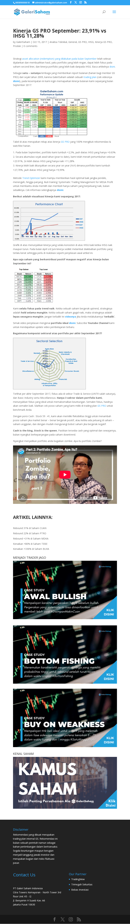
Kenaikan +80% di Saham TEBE (30, 543)
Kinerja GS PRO (103, 42)
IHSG (91, 42)
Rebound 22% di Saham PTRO (29, 533)
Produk (17, 46)
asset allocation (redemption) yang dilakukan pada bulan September (59, 58)
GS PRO (82, 42)
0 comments (30, 46)
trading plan (90, 77)
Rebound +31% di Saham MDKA (30, 538)
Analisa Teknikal (58, 42)
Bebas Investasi (80, 889)
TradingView (78, 879)
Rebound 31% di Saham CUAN (29, 528)
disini (112, 66)
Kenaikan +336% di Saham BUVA (31, 548)
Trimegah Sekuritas (81, 884)
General (72, 42)
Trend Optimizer (31, 178)
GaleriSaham (23, 42)
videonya (70, 316)
